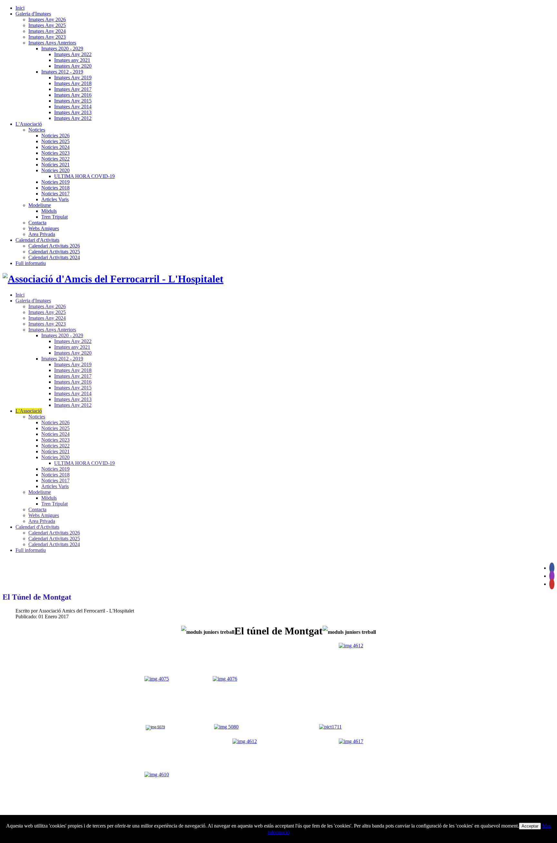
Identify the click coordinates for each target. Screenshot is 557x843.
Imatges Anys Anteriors (52, 42)
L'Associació (28, 124)
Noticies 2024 (55, 147)
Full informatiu (30, 263)
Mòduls (49, 211)
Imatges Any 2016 (73, 95)
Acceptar (530, 826)
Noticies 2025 (55, 141)
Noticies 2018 (55, 188)
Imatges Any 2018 (73, 83)
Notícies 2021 (55, 164)
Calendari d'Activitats (37, 240)
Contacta (37, 222)
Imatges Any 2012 (73, 118)
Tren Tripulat (54, 217)
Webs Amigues (43, 228)
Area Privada (41, 234)
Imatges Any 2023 (47, 37)
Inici (19, 8)
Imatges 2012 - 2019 (62, 71)
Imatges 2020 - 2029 (62, 48)
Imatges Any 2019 (73, 77)
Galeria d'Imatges (33, 13)
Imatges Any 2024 (47, 31)
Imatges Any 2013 (73, 112)
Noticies (36, 129)
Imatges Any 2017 (73, 89)
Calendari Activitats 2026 (54, 246)
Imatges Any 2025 (47, 25)
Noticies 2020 (55, 170)
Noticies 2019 (55, 182)
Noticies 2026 (55, 135)
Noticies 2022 (55, 159)
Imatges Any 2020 (73, 66)
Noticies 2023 (55, 153)
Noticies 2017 (55, 193)
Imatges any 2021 (72, 60)
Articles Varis (55, 199)
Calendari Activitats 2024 (54, 257)
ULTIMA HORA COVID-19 (84, 176)
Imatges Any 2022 (73, 54)
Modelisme (39, 205)
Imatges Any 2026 (47, 19)
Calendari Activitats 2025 (54, 251)
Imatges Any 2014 (73, 106)
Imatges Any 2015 (73, 100)
